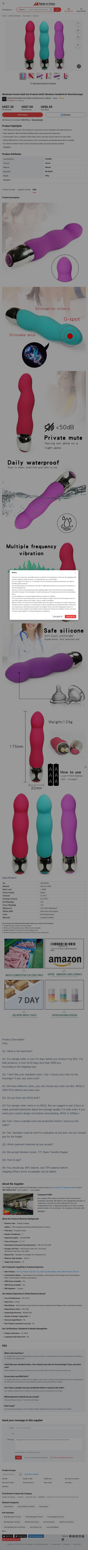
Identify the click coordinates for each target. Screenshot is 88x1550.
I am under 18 (57, 617)
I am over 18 (70, 617)
